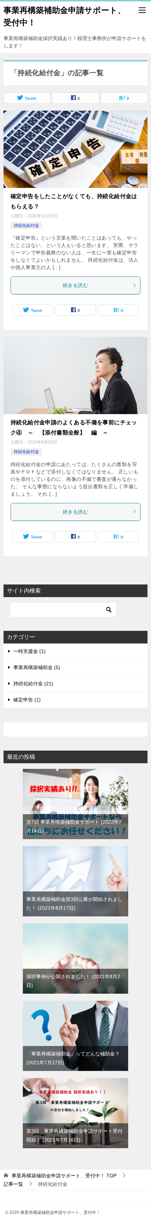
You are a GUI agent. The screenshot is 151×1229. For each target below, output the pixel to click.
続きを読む (75, 285)
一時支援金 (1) (29, 651)
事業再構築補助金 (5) (36, 667)
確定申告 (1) (27, 699)
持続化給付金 (26, 225)
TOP (64, 1175)
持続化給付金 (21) (33, 683)
